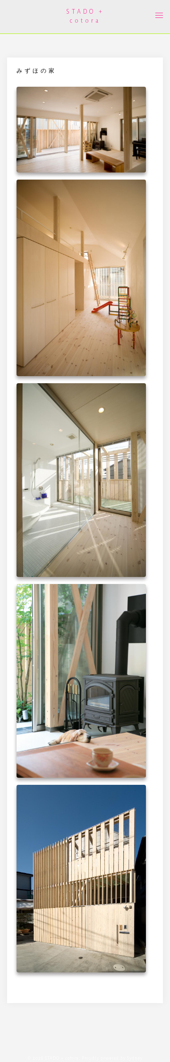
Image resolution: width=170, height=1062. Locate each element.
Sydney (135, 1058)
